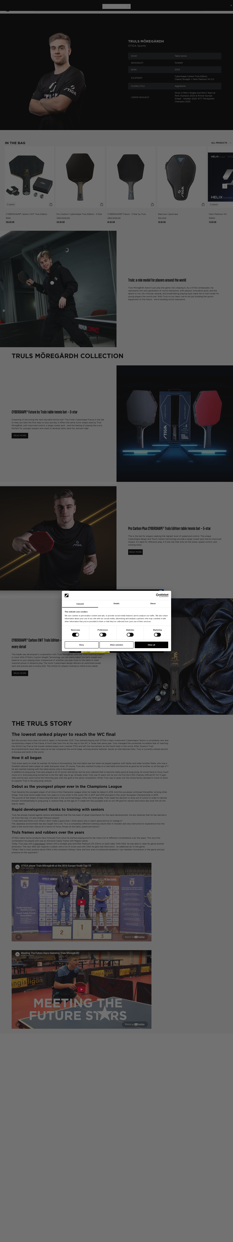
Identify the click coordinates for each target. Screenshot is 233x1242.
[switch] (102, 635)
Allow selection (116, 645)
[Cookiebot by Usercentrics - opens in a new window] (157, 595)
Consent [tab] (80, 604)
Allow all (151, 645)
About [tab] (153, 603)
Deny (81, 645)
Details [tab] (117, 603)
